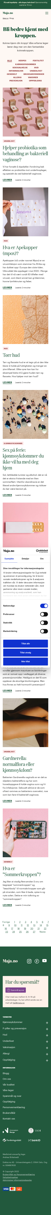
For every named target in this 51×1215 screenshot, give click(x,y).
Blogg (6, 1073)
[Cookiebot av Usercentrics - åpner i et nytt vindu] (36, 551)
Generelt (12, 74)
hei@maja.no (18, 1003)
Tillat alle (25, 643)
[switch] (44, 614)
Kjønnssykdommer (25, 64)
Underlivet (36, 71)
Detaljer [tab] (25, 558)
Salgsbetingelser (10, 1177)
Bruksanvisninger (34, 74)
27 (34, 931)
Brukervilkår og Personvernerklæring (19, 1174)
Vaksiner (33, 77)
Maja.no (5, 18)
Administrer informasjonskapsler (17, 1180)
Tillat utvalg (25, 652)
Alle (9, 60)
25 (20, 931)
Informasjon (16, 71)
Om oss (7, 1078)
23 (6, 931)
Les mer (7, 179)
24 (13, 931)
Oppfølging (35, 80)
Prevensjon (15, 80)
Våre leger (8, 1090)
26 (27, 931)
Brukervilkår (9, 1112)
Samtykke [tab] (9, 558)
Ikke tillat (25, 661)
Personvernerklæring (14, 1107)
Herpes (22, 60)
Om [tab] (42, 558)
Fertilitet (38, 60)
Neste (43, 931)
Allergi (17, 77)
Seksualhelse (20, 67)
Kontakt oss (9, 1118)
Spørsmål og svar (12, 1095)
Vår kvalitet (9, 1084)
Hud (36, 67)
